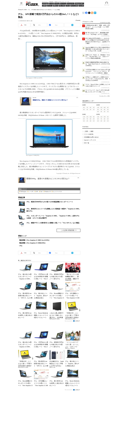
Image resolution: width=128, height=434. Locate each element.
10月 (105, 107)
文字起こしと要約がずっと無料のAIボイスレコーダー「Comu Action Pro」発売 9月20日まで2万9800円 (97, 78)
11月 (101, 107)
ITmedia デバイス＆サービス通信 (83, 12)
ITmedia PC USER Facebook (86, 12)
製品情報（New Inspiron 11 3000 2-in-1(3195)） (34, 240)
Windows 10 (48, 191)
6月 (90, 107)
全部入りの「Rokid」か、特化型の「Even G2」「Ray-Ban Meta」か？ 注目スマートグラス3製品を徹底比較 (97, 56)
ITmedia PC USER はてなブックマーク (95, 12)
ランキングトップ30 (104, 96)
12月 (98, 107)
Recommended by (69, 320)
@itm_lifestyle (89, 12)
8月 (84, 107)
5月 (93, 107)
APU (37, 191)
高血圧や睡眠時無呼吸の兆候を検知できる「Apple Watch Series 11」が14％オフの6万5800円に (97, 64)
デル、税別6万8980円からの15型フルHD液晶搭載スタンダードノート (50, 202)
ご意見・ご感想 (88, 131)
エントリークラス (57, 191)
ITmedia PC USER (22, 9)
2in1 (42, 191)
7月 (87, 107)
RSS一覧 (86, 143)
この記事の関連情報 (67, 230)
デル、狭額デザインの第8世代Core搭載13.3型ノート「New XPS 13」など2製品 (53, 223)
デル (20, 246)
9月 (108, 107)
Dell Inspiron (23, 191)
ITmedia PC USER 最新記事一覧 (92, 12)
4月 (84, 109)
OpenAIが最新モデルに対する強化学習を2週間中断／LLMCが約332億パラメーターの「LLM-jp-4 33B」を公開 (97, 49)
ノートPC (31, 191)
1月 (93, 109)
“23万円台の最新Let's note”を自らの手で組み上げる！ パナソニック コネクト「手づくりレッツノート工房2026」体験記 (97, 71)
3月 (87, 109)
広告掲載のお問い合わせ (91, 137)
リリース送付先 (88, 134)
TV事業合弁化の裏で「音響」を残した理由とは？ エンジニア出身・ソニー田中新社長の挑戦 (97, 27)
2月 (90, 109)
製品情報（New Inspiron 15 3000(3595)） (32, 243)
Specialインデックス (90, 140)
